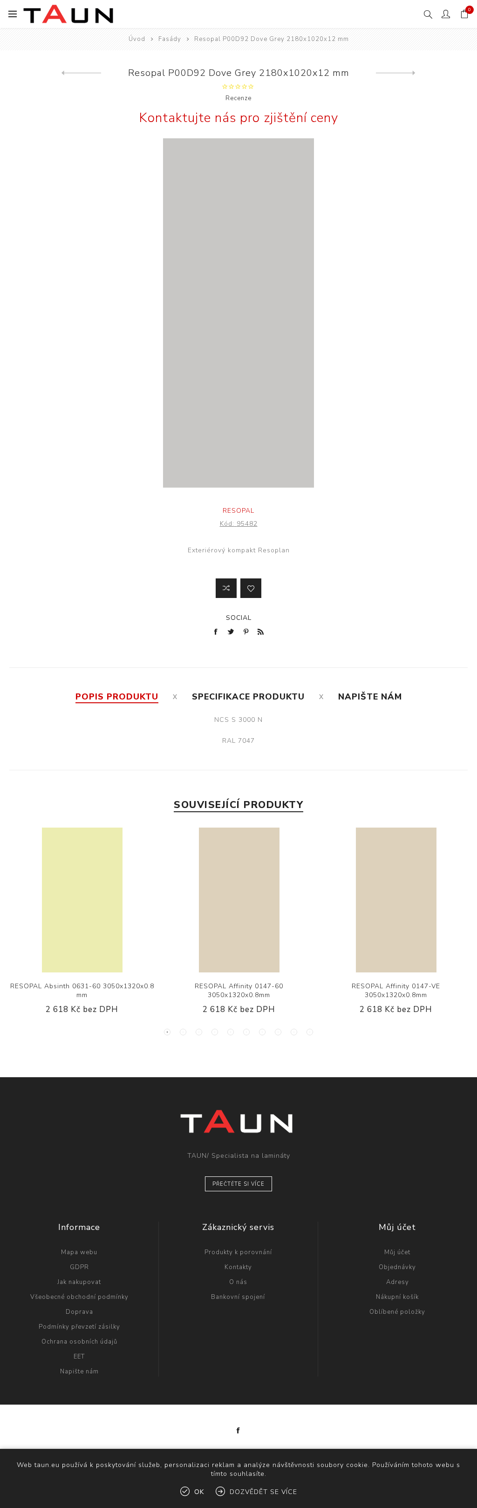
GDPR (79, 1267)
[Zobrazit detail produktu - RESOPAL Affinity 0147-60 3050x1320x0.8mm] (238, 900)
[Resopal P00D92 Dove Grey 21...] (81, 73)
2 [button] (183, 1032)
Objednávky (397, 1267)
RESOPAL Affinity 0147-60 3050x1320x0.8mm (239, 990)
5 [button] (230, 1032)
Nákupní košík (397, 1297)
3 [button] (199, 1032)
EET (79, 1356)
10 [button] (310, 1032)
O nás (238, 1282)
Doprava (79, 1312)
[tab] (117, 696)
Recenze (238, 98)
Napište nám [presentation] (370, 696)
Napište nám (79, 1371)
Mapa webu (79, 1252)
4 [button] (215, 1032)
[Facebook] (238, 1430)
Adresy (397, 1282)
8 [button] (278, 1032)
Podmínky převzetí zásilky (79, 1327)
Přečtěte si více (238, 1184)
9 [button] (294, 1032)
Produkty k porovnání (238, 1252)
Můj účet (397, 1252)
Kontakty (238, 1267)
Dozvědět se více (263, 1492)
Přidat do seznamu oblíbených (250, 588)
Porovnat (226, 588)
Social (239, 617)
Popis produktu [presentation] (116, 696)
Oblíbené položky (397, 1312)
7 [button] (262, 1032)
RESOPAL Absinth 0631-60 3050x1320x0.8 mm (82, 990)
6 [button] (246, 1032)
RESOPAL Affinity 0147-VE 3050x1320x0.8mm (396, 990)
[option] (82, 928)
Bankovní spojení (238, 1297)
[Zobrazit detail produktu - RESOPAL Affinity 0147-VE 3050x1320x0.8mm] (395, 900)
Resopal (238, 510)
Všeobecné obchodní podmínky (79, 1297)
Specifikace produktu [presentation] (248, 696)
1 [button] (167, 1032)
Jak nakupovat (79, 1282)
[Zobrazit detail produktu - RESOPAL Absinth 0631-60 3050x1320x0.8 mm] (81, 900)
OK (199, 1492)
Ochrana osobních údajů (79, 1342)
